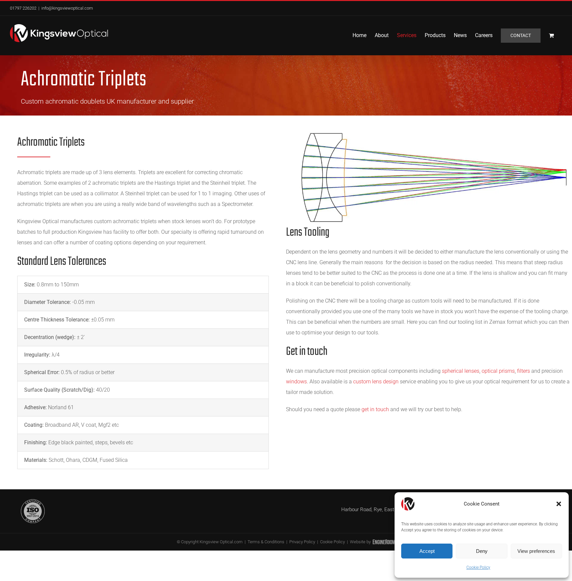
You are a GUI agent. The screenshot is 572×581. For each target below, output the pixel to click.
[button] (558, 504)
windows (296, 381)
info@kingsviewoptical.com (67, 8)
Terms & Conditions (266, 541)
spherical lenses (460, 371)
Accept (427, 551)
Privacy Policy (302, 541)
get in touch (375, 409)
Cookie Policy (478, 567)
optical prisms (498, 371)
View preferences (536, 551)
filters (523, 371)
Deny (482, 551)
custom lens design (376, 381)
